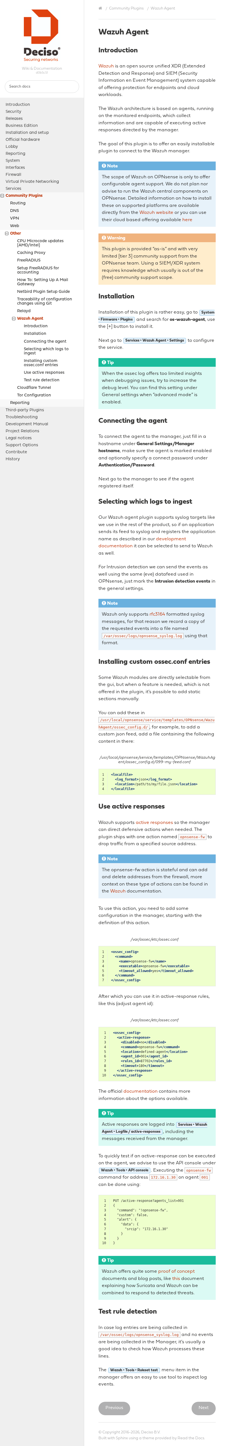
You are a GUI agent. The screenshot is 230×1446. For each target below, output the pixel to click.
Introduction (18, 105)
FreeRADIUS (28, 260)
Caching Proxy (31, 253)
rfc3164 (157, 614)
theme (148, 1438)
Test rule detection (41, 380)
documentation (140, 1091)
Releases (14, 119)
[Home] (101, 8)
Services (13, 189)
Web (14, 226)
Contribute (16, 452)
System (13, 161)
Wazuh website (156, 212)
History (13, 459)
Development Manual (27, 424)
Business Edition (22, 126)
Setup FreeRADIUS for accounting (38, 270)
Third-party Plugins (25, 410)
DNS (14, 211)
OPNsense (42, 37)
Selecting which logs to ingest (46, 351)
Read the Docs (191, 1438)
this (176, 1278)
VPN (14, 218)
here (187, 220)
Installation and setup (27, 133)
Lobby (12, 147)
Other (15, 234)
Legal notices (19, 438)
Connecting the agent (45, 342)
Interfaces (15, 168)
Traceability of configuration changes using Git (44, 301)
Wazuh (106, 66)
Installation (35, 334)
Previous (114, 1408)
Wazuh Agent (30, 319)
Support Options (22, 445)
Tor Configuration (34, 395)
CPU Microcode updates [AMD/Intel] (40, 243)
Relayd (24, 311)
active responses (154, 822)
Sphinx (122, 1438)
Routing (18, 203)
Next (204, 1408)
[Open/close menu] (2, 196)
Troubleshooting (22, 417)
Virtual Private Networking (32, 182)
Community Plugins (24, 196)
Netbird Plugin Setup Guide (43, 292)
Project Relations (22, 431)
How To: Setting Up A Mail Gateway (42, 282)
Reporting (15, 154)
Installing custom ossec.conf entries (41, 363)
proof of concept (176, 1271)
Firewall (13, 175)
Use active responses (44, 373)
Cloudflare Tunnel (34, 388)
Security (13, 112)
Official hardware (23, 140)
